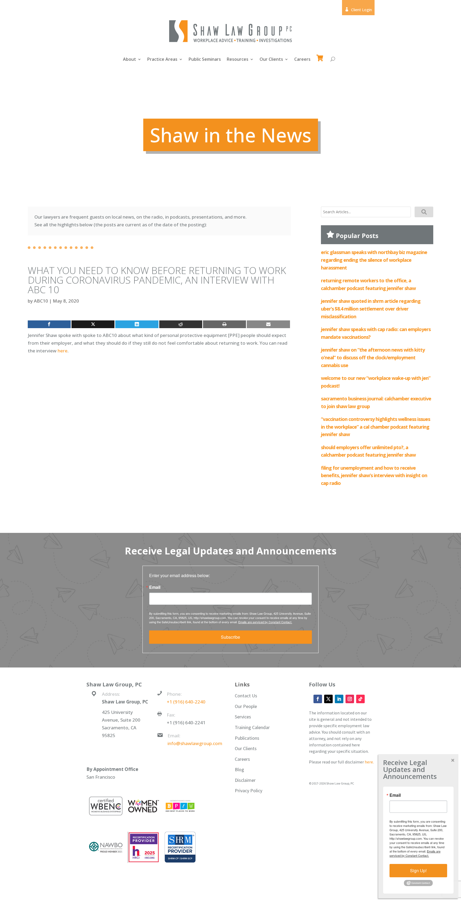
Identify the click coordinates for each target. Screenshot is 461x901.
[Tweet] (92, 324)
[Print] (224, 324)
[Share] (49, 324)
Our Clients (271, 59)
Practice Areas (162, 59)
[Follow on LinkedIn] (339, 699)
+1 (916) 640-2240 (186, 702)
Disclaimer (245, 780)
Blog (239, 769)
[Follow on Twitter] (328, 699)
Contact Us (246, 696)
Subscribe (230, 637)
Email (154, 587)
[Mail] (268, 324)
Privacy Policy (248, 790)
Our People (246, 706)
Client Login (358, 9)
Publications (247, 738)
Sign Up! (418, 870)
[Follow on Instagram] (349, 699)
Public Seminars (205, 59)
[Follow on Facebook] (317, 699)
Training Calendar (252, 727)
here (62, 351)
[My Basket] (320, 55)
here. (369, 762)
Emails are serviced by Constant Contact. (265, 622)
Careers (302, 59)
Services (243, 717)
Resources (237, 59)
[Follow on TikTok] (360, 699)
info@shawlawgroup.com (195, 743)
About (129, 59)
